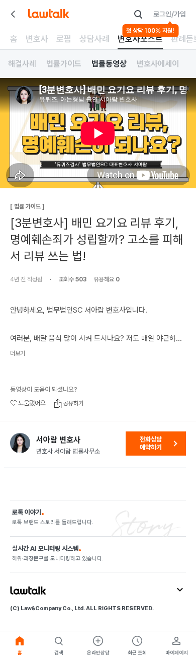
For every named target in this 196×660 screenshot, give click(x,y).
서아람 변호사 (58, 440)
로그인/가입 (169, 14)
